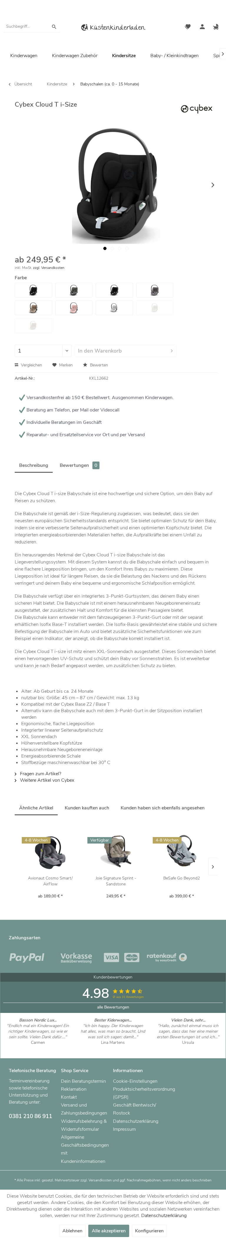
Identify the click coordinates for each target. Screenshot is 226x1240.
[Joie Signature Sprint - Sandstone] (116, 851)
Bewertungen (78, 465)
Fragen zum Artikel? (40, 774)
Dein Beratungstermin (83, 1081)
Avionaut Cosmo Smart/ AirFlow (50, 881)
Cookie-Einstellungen (135, 1081)
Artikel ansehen (38, 1048)
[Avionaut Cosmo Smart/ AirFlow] (50, 851)
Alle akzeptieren (109, 1231)
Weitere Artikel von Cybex (46, 780)
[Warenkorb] (216, 27)
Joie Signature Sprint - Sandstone (116, 881)
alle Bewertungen (113, 1007)
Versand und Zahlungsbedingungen (84, 1109)
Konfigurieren (149, 1231)
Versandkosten (100, 1180)
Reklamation (74, 1089)
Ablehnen (72, 1231)
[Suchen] (54, 26)
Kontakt (69, 1097)
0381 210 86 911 (30, 1116)
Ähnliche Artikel (36, 808)
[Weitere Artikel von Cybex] (197, 110)
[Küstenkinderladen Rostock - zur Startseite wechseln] (113, 28)
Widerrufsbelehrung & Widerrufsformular (84, 1125)
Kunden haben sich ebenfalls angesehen (163, 808)
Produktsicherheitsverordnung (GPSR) (137, 1093)
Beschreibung (33, 465)
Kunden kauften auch (87, 808)
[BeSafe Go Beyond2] (181, 851)
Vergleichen (31, 365)
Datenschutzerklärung (135, 1121)
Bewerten (98, 365)
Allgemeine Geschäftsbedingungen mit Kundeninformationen (85, 1149)
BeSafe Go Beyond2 (181, 878)
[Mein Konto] (202, 27)
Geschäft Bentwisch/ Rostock (134, 1109)
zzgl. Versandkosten (48, 267)
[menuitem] (32, 26)
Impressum (124, 1129)
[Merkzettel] (188, 27)
